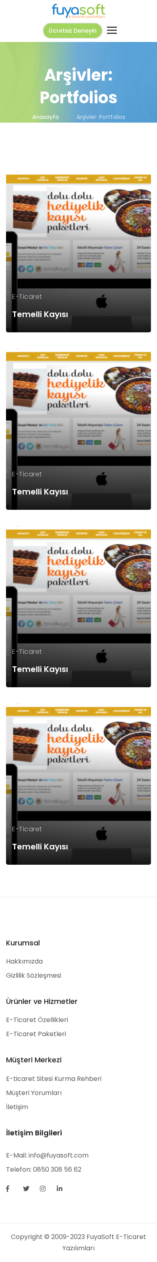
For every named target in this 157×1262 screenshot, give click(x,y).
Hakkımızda (24, 961)
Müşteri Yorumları (34, 1092)
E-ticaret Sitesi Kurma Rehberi (53, 1078)
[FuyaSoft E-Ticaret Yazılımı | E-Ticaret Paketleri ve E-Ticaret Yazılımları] (78, 11)
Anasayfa (45, 117)
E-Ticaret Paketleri (36, 1034)
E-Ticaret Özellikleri (37, 1019)
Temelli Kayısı (40, 314)
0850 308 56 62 (57, 1169)
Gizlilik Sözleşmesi (33, 975)
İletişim (17, 1107)
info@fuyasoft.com (59, 1155)
